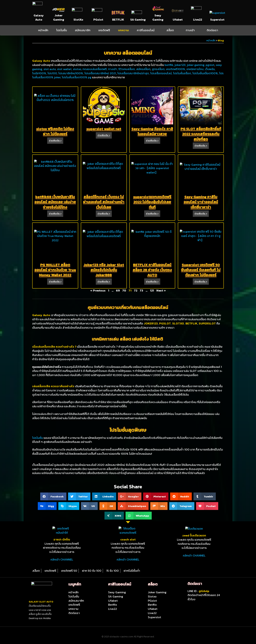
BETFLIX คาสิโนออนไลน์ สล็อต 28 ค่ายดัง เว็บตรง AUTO (152, 270)
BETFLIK (118, 19)
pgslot (210, 65)
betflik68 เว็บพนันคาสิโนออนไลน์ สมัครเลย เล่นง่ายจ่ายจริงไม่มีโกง (55, 202)
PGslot (98, 19)
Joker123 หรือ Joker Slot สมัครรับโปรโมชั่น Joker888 (104, 270)
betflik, (169, 65)
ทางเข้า (190, 30)
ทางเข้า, (113, 69)
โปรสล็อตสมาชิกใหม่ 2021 (100, 73)
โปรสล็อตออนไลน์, (161, 73)
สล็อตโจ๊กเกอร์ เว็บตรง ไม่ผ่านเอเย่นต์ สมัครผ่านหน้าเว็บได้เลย (103, 202)
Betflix (112, 604)
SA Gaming (138, 19)
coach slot (128, 539)
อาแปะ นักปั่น (61, 539)
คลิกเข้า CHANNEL (62, 559)
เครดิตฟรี (104, 30)
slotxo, (78, 69)
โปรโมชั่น (61, 30)
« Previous (98, 290)
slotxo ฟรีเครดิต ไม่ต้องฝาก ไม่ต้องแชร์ (55, 131)
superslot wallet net (103, 128)
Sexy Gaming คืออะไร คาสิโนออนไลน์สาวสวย (152, 131)
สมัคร (139, 69)
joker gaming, (195, 65)
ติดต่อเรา (212, 30)
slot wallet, (65, 69)
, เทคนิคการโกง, (195, 69)
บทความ (123, 30)
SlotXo (78, 19)
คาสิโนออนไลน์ (145, 30)
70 (124, 290)
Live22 (197, 19)
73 (141, 290)
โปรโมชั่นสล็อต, (182, 73)
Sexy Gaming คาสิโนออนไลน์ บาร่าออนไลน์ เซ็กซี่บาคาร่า (201, 202)
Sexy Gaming (157, 17)
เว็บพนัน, (210, 69)
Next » (161, 290)
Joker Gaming (58, 17)
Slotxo (152, 596)
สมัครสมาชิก (82, 30)
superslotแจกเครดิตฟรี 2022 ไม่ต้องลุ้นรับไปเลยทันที (152, 202)
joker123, (180, 65)
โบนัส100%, (40, 73)
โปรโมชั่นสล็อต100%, (205, 73)
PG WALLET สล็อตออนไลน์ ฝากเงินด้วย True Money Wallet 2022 (55, 270)
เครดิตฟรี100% (175, 69)
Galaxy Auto (39, 17)
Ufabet (178, 19)
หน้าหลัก (43, 30)
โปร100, (53, 73)
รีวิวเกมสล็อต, (127, 69)
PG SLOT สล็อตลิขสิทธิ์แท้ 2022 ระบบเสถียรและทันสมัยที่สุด (201, 134)
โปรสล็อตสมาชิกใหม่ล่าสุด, (133, 73)
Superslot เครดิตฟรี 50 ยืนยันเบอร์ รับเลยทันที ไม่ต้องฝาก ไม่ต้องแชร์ (200, 270)
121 (152, 290)
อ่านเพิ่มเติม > (55, 140)
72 (135, 290)
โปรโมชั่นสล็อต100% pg (77, 77)
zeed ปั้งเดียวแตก (194, 535)
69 (118, 290)
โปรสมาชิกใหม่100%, (71, 73)
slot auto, (50, 69)
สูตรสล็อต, (159, 69)
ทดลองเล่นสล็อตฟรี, (95, 69)
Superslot (217, 19)
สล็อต (170, 30)
